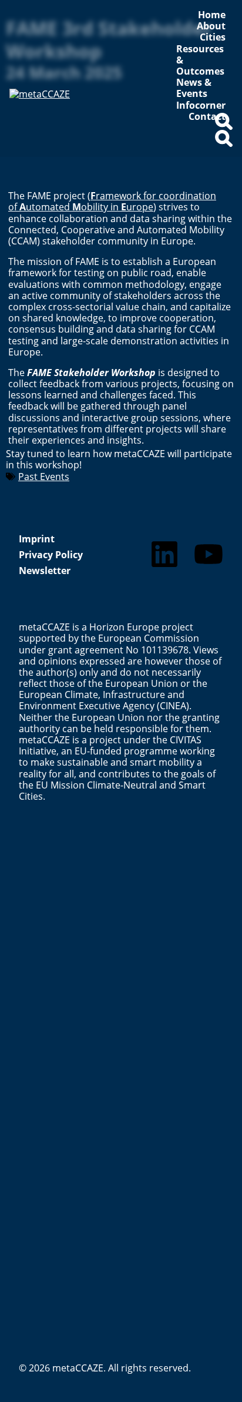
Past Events (43, 476)
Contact (207, 116)
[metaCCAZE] (75, 118)
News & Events (193, 88)
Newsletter (44, 570)
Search (224, 126)
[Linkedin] (164, 554)
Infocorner (201, 105)
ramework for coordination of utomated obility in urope (112, 201)
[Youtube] (208, 554)
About (211, 26)
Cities (213, 37)
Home (212, 15)
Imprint (37, 538)
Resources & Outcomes (200, 60)
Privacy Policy (51, 554)
